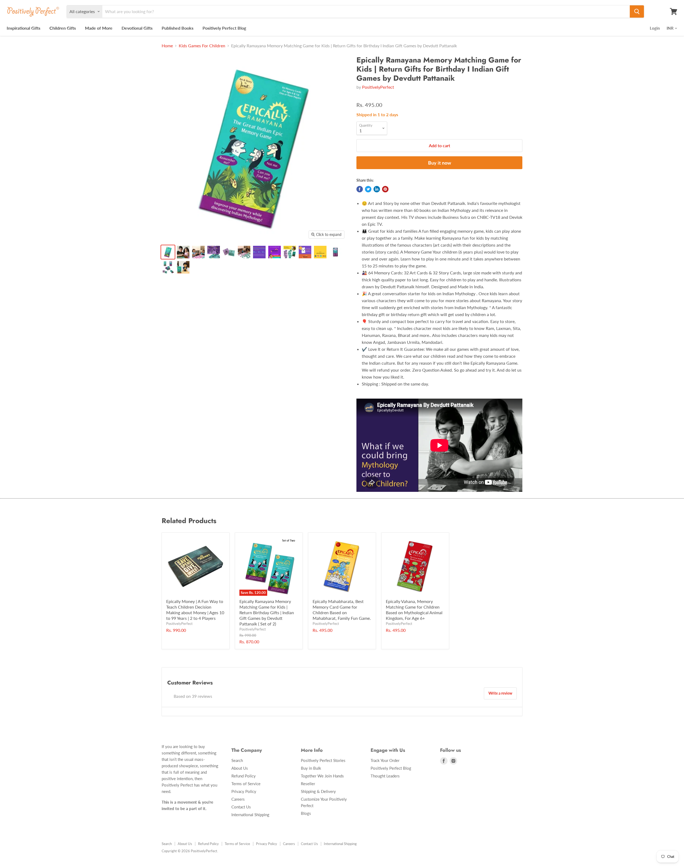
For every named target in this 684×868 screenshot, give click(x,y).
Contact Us (241, 806)
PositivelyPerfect (378, 86)
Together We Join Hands (322, 775)
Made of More (98, 27)
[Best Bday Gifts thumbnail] (168, 252)
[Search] (637, 11)
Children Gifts (62, 27)
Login (655, 28)
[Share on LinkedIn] (377, 189)
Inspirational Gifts (23, 27)
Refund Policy (243, 775)
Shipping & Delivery (318, 791)
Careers (238, 799)
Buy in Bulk (311, 768)
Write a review (500, 693)
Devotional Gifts (137, 27)
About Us (239, 768)
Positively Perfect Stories (323, 760)
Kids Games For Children (202, 45)
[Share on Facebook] (359, 189)
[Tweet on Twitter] (368, 189)
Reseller (308, 783)
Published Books (177, 27)
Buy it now (439, 163)
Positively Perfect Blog (224, 27)
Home (167, 45)
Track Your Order (385, 760)
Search (237, 760)
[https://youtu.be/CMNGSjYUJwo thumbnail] (183, 267)
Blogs (306, 813)
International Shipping (250, 814)
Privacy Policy (243, 791)
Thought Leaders (385, 775)
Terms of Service (246, 783)
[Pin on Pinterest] (385, 189)
